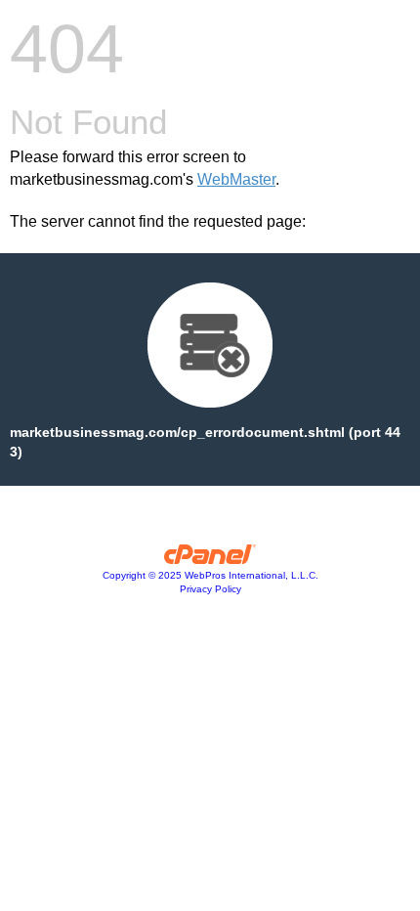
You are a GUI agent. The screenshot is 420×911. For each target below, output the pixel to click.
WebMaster (236, 179)
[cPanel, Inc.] (210, 559)
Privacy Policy (210, 589)
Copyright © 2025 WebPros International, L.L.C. (210, 575)
